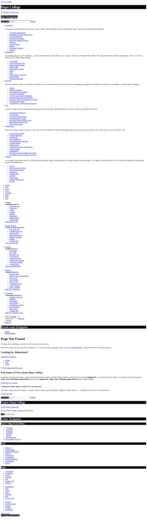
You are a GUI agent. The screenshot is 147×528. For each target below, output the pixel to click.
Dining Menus (14, 218)
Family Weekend (15, 258)
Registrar (12, 42)
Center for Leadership (16, 94)
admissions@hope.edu (14, 368)
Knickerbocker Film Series (18, 122)
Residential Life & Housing (18, 141)
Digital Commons (15, 90)
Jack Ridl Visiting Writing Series (20, 120)
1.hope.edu (13, 208)
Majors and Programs (16, 69)
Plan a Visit (13, 278)
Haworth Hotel (14, 307)
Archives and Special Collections (20, 96)
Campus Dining (14, 143)
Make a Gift (13, 282)
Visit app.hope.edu (11, 222)
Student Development (16, 133)
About (7, 185)
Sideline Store (14, 174)
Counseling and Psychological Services (22, 155)
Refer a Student (14, 287)
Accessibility (9, 461)
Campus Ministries (15, 135)
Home (7, 332)
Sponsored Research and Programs (21, 98)
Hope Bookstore (15, 139)
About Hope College (16, 305)
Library (12, 46)
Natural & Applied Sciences (18, 40)
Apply (11, 71)
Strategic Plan (14, 233)
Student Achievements (17, 65)
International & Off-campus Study (21, 35)
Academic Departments (17, 33)
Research (8, 81)
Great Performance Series (18, 117)
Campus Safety (14, 149)
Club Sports (13, 178)
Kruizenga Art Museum (17, 113)
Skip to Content (6, 2)
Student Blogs (14, 77)
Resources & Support (16, 38)
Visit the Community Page (14, 313)
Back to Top (5, 513)
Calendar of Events (15, 297)
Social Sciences (14, 44)
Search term (5, 21)
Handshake (13, 216)
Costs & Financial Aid (17, 63)
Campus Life (9, 126)
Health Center (14, 145)
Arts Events (13, 301)
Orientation (13, 251)
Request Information (16, 79)
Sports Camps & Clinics (17, 168)
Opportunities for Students (18, 92)
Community (9, 293)
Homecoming (14, 274)
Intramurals (13, 172)
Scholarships (13, 67)
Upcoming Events (15, 284)
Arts (6, 105)
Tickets (11, 166)
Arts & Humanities (15, 37)
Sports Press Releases (16, 170)
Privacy (7, 463)
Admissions (9, 52)
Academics (9, 25)
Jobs (6, 197)
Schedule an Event (15, 231)
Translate (21, 319)
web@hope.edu (76, 348)
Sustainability (14, 151)
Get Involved (13, 256)
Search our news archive (9, 383)
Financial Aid (14, 255)
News (7, 191)
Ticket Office (13, 115)
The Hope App (14, 206)
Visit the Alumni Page (12, 289)
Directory (8, 322)
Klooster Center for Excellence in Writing (23, 100)
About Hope (9, 487)
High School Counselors (17, 75)
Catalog (12, 50)
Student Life (13, 137)
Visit (11, 73)
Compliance (9, 455)
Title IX (7, 453)
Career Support (14, 286)
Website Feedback (11, 459)
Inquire (7, 360)
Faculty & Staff (10, 226)
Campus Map (14, 220)
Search (33, 21)
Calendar (8, 193)
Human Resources (15, 235)
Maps (7, 195)
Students (8, 202)
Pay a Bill (12, 253)
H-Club (12, 181)
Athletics (8, 157)
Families (8, 247)
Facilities (12, 176)
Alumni (7, 270)
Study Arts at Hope (15, 124)
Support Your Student (16, 260)
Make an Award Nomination (19, 276)
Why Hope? (13, 61)
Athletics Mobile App (16, 180)
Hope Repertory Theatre (17, 118)
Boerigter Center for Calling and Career (22, 153)
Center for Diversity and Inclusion (21, 147)
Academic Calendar (16, 262)
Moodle (12, 214)
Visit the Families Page (13, 266)
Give (7, 199)
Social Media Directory (13, 439)
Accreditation (9, 457)
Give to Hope (9, 498)
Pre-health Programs (16, 48)
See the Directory (7, 394)
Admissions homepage (8, 357)
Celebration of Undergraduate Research (22, 103)
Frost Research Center (17, 101)
